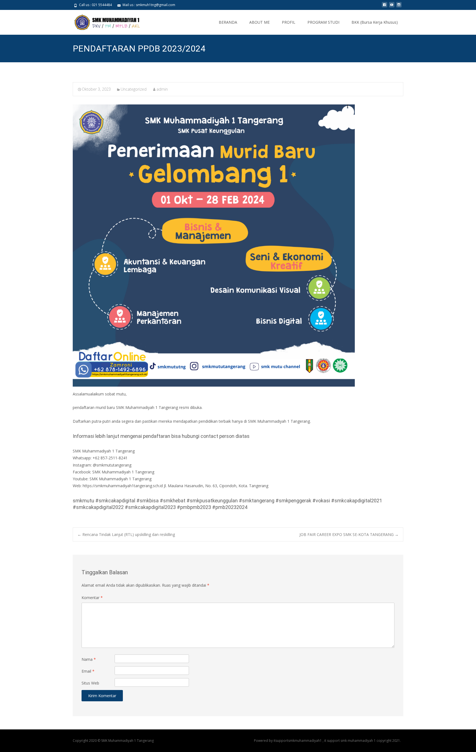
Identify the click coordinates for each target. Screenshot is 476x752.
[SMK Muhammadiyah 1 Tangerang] (102, 21)
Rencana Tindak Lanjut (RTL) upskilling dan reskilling (126, 534)
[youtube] (391, 6)
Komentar (92, 597)
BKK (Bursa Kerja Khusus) (374, 22)
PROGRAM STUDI (323, 22)
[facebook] (384, 6)
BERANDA (228, 22)
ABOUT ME (259, 22)
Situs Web (90, 683)
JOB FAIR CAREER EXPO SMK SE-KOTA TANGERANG (349, 534)
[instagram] (399, 6)
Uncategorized (134, 89)
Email (88, 671)
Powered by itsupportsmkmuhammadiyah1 (288, 740)
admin (162, 89)
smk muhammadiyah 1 (358, 740)
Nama (89, 659)
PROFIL (288, 22)
